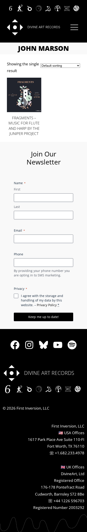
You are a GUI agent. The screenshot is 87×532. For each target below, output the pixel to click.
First (17, 189)
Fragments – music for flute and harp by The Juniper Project (23, 125)
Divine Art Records (43, 27)
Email (19, 230)
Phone (18, 254)
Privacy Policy (47, 305)
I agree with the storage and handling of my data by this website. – (42, 300)
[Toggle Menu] (74, 27)
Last (17, 207)
